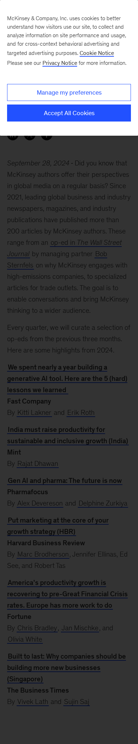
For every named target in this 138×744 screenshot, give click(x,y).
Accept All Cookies (69, 113)
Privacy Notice (59, 63)
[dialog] (69, 68)
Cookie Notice (97, 53)
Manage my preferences (69, 92)
